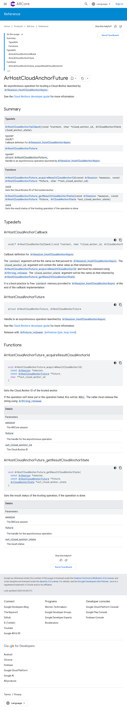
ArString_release (16, 272)
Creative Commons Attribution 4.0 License (94, 578)
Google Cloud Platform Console (102, 607)
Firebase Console (95, 617)
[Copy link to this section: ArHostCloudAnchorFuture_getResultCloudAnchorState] (92, 460)
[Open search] (86, 4)
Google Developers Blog (16, 607)
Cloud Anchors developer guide (32, 96)
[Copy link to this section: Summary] (24, 109)
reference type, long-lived (60, 332)
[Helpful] (115, 26)
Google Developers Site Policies (93, 581)
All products (10, 681)
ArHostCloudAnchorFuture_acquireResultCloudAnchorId (40, 177)
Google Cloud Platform (16, 670)
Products (18, 26)
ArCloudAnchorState (63, 199)
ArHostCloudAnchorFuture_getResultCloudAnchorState (39, 196)
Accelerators (51, 622)
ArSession (91, 177)
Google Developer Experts (58, 617)
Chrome (8, 659)
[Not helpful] (120, 26)
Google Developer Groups (58, 612)
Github (7, 617)
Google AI (9, 675)
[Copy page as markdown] (82, 78)
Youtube (8, 628)
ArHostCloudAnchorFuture (21, 148)
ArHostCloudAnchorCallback (22, 126)
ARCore (23, 4)
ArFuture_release (31, 332)
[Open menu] (5, 4)
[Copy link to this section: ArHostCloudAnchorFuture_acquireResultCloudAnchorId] (93, 355)
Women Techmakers (56, 607)
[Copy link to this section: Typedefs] (24, 222)
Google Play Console (96, 612)
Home (7, 26)
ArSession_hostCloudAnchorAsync (26, 89)
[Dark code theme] (115, 240)
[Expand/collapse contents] (22, 34)
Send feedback (110, 35)
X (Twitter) (9, 622)
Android (8, 654)
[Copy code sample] (120, 240)
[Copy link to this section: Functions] (25, 345)
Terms (7, 694)
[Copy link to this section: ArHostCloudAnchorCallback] (50, 233)
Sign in (119, 4)
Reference (12, 14)
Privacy (17, 694)
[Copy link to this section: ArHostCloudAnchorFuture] (48, 297)
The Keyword (11, 612)
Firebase (8, 665)
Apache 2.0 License (49, 581)
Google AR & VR (12, 633)
